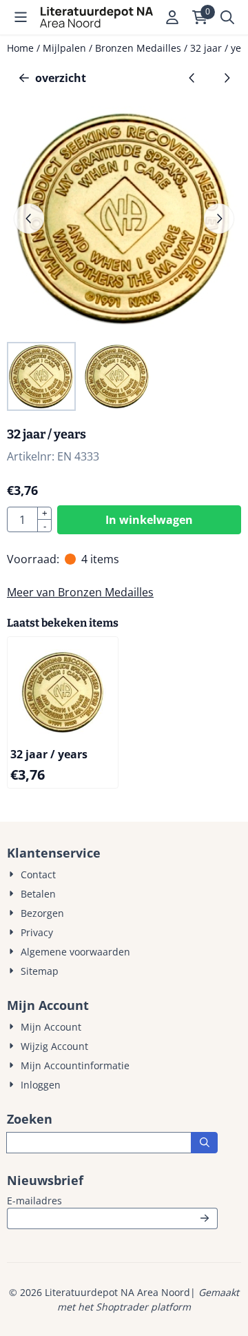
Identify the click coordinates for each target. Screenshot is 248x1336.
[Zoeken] (204, 1142)
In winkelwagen (149, 519)
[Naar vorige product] (192, 77)
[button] (20, 17)
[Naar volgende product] (226, 77)
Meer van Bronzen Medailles (80, 592)
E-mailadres (112, 1200)
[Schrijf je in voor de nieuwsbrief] (205, 1218)
